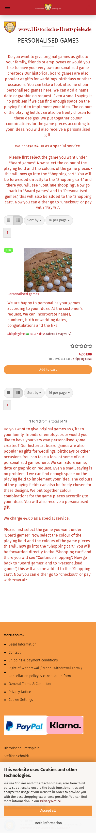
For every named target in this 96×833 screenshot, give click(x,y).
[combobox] (34, 220)
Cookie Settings (21, 700)
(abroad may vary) (58, 334)
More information (48, 823)
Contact (15, 652)
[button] (9, 220)
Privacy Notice (50, 801)
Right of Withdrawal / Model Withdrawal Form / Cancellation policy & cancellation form (45, 672)
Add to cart (48, 369)
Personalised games (23, 294)
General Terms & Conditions (30, 684)
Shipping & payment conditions (33, 660)
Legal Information (22, 644)
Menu (7, 7)
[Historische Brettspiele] (48, 7)
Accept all (48, 811)
